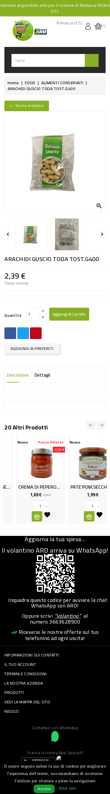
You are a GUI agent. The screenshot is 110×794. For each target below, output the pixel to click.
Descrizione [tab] (18, 375)
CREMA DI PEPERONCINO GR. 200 (42, 487)
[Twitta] (23, 333)
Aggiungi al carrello (69, 314)
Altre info (67, 788)
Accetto (44, 789)
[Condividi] (10, 333)
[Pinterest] (36, 333)
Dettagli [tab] (42, 375)
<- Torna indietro (26, 105)
